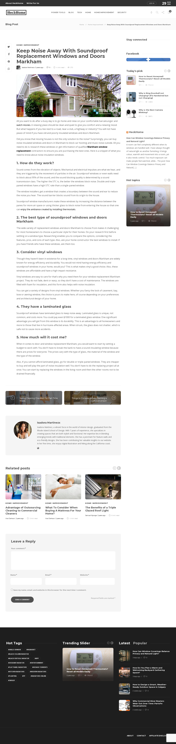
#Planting (12, 676)
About (130, 736)
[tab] (124, 643)
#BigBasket (30, 650)
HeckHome (136, 132)
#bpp (37, 658)
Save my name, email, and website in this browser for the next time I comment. (49, 590)
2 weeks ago (137, 691)
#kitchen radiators (16, 672)
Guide (23, 395)
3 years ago (20, 518)
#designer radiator (16, 663)
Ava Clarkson (10, 518)
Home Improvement (104, 12)
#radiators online (38, 676)
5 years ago (39, 67)
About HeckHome (14, 3)
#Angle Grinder (14, 650)
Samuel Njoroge (91, 515)
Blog (71, 12)
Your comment (18, 548)
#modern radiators (38, 672)
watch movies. (23, 125)
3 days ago (136, 658)
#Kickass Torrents (39, 667)
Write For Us (33, 3)
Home (88, 12)
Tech (79, 12)
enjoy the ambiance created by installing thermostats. (48, 209)
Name (13, 575)
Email (48, 575)
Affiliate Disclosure (159, 736)
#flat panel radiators (17, 667)
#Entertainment (36, 663)
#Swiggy (11, 680)
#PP (23, 676)
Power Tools (58, 12)
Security (121, 12)
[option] (23, 496)
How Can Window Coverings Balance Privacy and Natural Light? (148, 140)
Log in (151, 3)
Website (84, 575)
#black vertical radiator (18, 658)
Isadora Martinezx (28, 67)
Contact (141, 736)
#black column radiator (18, 654)
